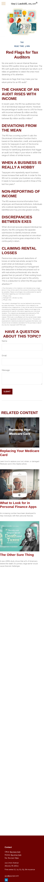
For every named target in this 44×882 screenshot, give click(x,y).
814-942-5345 (15, 852)
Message (6, 370)
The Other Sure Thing (17, 555)
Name (4, 341)
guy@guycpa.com (12, 876)
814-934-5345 (16, 855)
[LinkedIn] (6, 880)
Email (4, 355)
